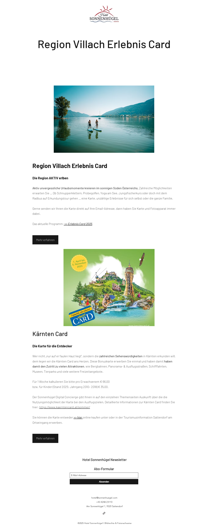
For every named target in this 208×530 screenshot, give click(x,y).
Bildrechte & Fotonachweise (118, 523)
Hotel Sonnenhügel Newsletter (104, 460)
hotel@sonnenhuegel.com (104, 497)
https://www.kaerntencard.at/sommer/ (64, 407)
